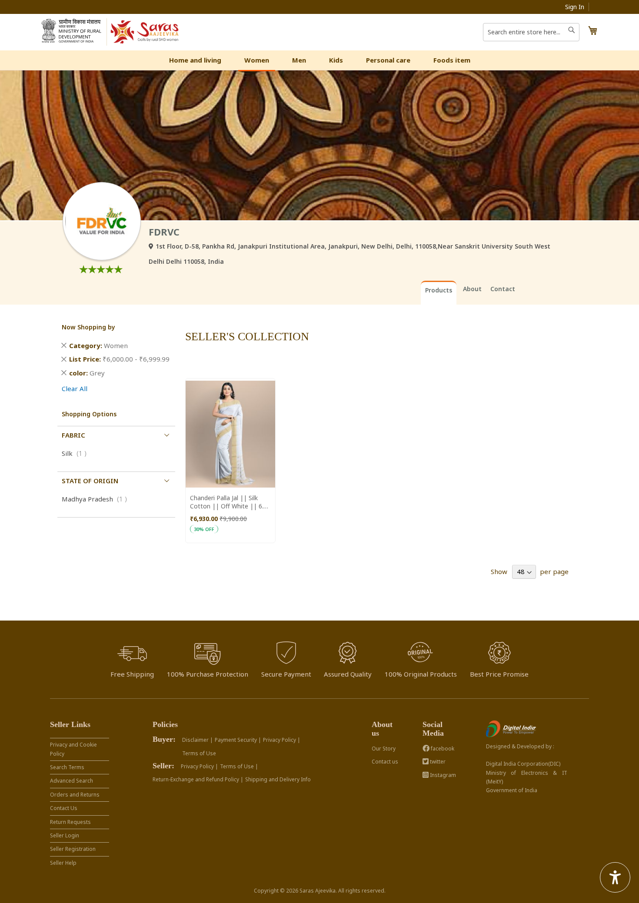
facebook (441, 748)
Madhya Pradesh (97, 499)
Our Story (384, 748)
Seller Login (64, 835)
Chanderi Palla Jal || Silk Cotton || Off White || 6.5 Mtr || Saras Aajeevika (228, 502)
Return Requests (70, 822)
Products (438, 290)
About (472, 289)
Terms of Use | (239, 766)
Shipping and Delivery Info (278, 779)
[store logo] (145, 32)
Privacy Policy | (281, 740)
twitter (437, 761)
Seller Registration (73, 849)
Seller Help (63, 862)
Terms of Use (199, 753)
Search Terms (67, 767)
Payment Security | (238, 740)
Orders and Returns (75, 794)
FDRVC (164, 231)
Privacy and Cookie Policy (73, 749)
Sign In (574, 7)
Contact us (385, 761)
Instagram (442, 775)
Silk (77, 453)
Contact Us (63, 808)
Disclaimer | (197, 740)
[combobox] (531, 32)
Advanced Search (71, 780)
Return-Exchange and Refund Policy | (198, 779)
